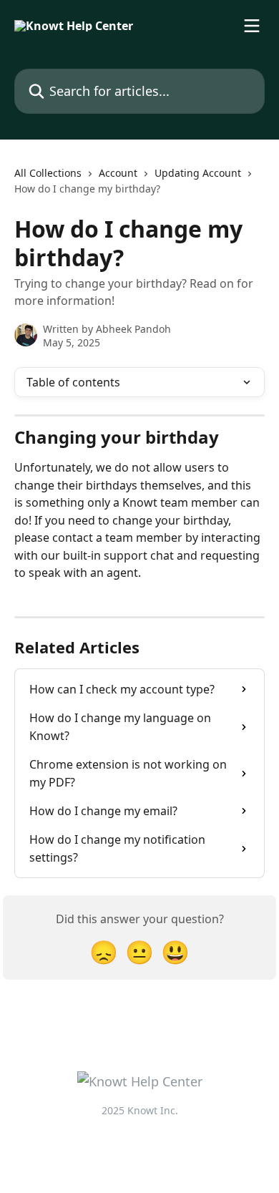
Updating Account (198, 173)
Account (118, 173)
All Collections (48, 173)
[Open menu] (252, 25)
